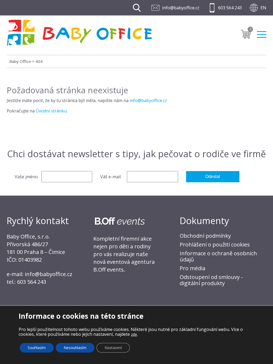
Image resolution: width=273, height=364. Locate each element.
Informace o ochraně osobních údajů (218, 256)
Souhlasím (37, 347)
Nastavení (113, 347)
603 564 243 (230, 8)
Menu (261, 32)
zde (134, 334)
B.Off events (108, 269)
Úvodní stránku (51, 111)
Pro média (192, 268)
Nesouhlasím (75, 347)
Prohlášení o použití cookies (215, 244)
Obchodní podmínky (205, 235)
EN (263, 8)
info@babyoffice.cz (180, 8)
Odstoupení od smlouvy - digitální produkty (211, 280)
